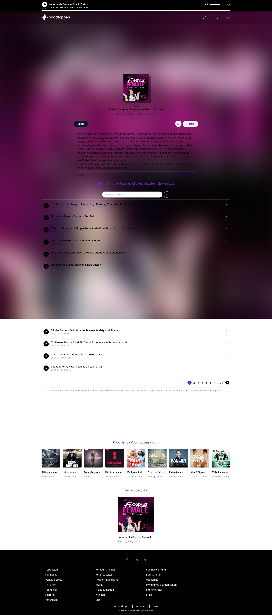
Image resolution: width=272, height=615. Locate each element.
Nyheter (100, 594)
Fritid (149, 594)
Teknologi (51, 589)
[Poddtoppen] (56, 17)
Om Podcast (141, 606)
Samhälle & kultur (156, 569)
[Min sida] (204, 17)
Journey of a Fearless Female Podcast (136, 114)
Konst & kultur (104, 574)
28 (221, 382)
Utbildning (152, 579)
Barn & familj (153, 574)
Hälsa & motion (105, 589)
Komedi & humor (105, 569)
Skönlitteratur (154, 589)
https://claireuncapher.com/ (111, 167)
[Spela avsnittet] (46, 205)
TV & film (50, 584)
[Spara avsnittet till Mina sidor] (178, 124)
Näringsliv (51, 574)
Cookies (155, 606)
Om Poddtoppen (121, 606)
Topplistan (51, 569)
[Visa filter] (167, 194)
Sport (99, 599)
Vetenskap (51, 599)
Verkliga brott (53, 579)
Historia (50, 594)
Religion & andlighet (107, 579)
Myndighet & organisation (161, 584)
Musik (99, 584)
